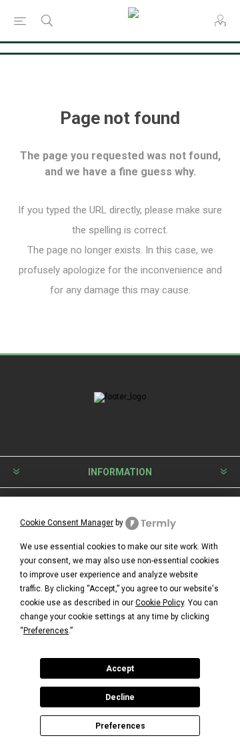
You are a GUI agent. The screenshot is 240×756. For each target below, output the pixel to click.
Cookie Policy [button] (159, 602)
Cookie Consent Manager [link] (66, 522)
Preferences (120, 726)
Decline (120, 697)
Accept (120, 668)
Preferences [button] (46, 630)
